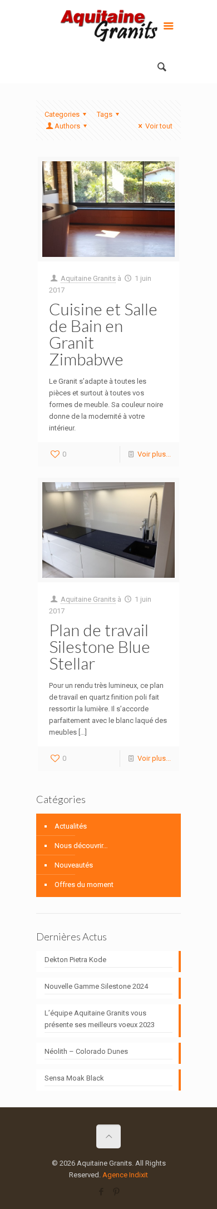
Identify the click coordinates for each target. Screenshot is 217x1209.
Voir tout (158, 126)
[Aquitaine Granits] (108, 28)
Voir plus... (154, 454)
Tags (104, 114)
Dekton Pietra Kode (75, 959)
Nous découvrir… (81, 845)
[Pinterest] (116, 1192)
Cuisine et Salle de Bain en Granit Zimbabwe (103, 334)
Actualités (71, 826)
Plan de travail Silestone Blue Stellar (99, 646)
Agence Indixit (125, 1175)
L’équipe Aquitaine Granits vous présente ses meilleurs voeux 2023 (100, 1019)
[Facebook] (101, 1192)
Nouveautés (74, 865)
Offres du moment (84, 884)
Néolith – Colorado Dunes (86, 1051)
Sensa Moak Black (74, 1078)
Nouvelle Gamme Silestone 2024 (96, 986)
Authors (67, 126)
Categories (62, 114)
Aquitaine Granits (88, 278)
